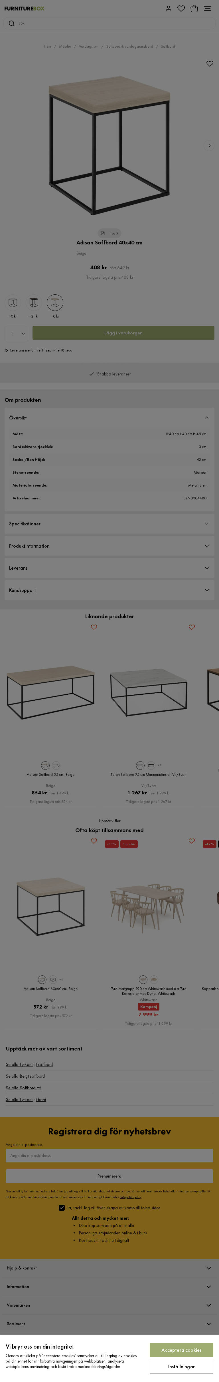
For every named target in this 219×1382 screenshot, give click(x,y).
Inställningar (181, 1366)
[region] (109, 1358)
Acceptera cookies (181, 1350)
